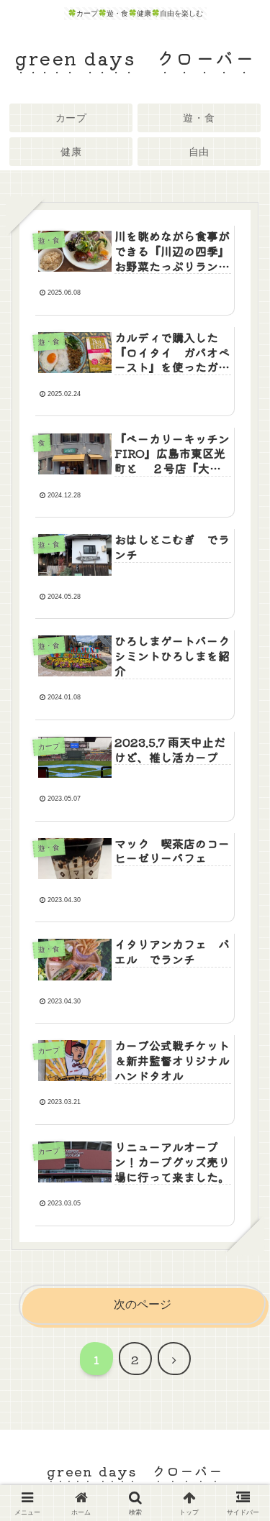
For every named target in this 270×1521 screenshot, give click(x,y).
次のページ (142, 1304)
